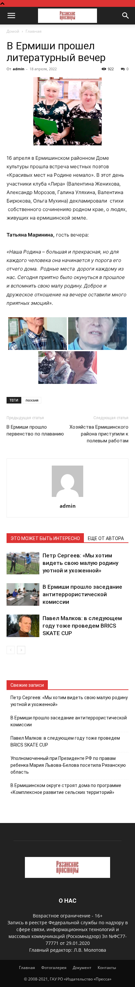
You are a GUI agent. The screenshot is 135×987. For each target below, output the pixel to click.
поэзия (32, 400)
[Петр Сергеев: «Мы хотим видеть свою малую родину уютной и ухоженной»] (23, 563)
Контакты (107, 967)
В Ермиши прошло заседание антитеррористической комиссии (82, 594)
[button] (11, 16)
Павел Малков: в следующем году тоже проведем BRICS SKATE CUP (82, 625)
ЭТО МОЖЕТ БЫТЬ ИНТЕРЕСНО (45, 538)
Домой (13, 31)
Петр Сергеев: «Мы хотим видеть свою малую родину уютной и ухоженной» (80, 563)
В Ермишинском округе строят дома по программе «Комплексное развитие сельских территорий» (65, 789)
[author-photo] (67, 497)
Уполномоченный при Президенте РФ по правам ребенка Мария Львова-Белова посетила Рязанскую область (68, 765)
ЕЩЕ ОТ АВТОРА (106, 538)
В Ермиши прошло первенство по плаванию (35, 430)
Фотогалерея (54, 967)
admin (18, 68)
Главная (34, 31)
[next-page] (21, 650)
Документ (82, 967)
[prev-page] (11, 650)
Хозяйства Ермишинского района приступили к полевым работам (98, 434)
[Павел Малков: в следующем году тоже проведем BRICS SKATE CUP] (23, 626)
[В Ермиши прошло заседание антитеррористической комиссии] (23, 594)
